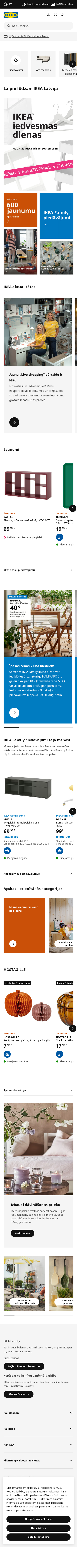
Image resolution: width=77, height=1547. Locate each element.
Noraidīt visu (38, 1528)
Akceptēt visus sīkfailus (38, 1519)
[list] (38, 64)
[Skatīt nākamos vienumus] (72, 64)
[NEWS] (20, 210)
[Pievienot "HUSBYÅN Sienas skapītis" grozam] (59, 537)
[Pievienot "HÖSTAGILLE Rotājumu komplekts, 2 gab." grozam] (7, 1054)
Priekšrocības (11, 1358)
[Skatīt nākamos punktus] (72, 508)
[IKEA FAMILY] (56, 216)
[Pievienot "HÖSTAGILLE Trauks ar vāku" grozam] (59, 1054)
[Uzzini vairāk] (38, 1149)
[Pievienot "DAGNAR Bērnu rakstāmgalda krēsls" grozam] (59, 850)
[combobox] (37, 26)
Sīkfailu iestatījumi (39, 1536)
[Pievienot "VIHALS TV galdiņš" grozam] (7, 850)
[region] (38, 1510)
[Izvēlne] (69, 15)
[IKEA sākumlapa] (11, 15)
